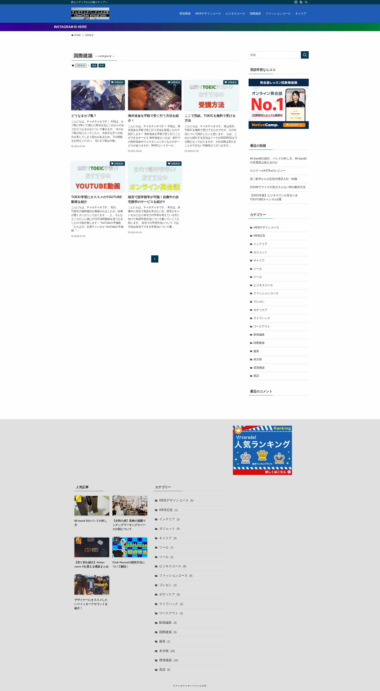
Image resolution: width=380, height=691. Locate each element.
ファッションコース (266, 293)
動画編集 (259, 334)
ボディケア (260, 309)
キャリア (259, 260)
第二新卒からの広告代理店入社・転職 (273, 178)
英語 (102, 65)
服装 (256, 351)
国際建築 (259, 342)
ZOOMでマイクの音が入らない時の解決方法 (278, 187)
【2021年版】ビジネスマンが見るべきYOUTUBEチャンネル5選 (274, 197)
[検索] (306, 2)
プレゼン (259, 301)
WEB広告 (259, 235)
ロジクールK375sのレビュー (268, 170)
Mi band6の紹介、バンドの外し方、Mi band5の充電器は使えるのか (278, 160)
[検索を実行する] (305, 55)
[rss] (301, 2)
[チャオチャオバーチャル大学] (90, 13)
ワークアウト (262, 326)
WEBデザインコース (266, 227)
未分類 (258, 359)
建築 (94, 65)
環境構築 (259, 367)
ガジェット (260, 252)
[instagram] (295, 2)
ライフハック (262, 318)
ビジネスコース (263, 285)
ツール (258, 268)
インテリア (260, 243)
